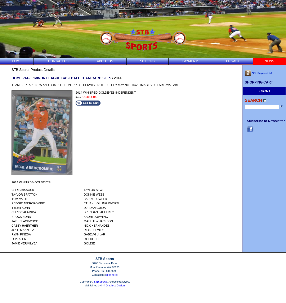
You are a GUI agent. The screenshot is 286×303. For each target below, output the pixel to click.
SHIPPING (147, 61)
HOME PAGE (22, 78)
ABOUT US (105, 61)
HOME (17, 61)
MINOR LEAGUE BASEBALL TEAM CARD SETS (72, 78)
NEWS (269, 61)
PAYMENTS (190, 61)
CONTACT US (58, 61)
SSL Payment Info (262, 73)
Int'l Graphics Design (113, 285)
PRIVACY (233, 61)
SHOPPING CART (259, 82)
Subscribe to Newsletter (266, 121)
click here (111, 274)
